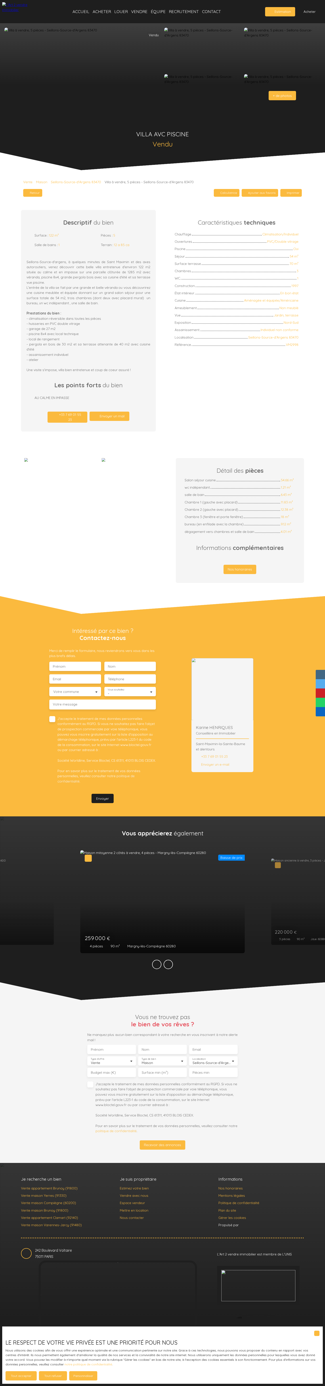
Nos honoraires (230, 1188)
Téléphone (116, 679)
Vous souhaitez (116, 689)
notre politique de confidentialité (88, 1364)
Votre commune (66, 692)
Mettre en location (134, 1210)
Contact (211, 11)
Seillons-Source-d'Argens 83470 (76, 182)
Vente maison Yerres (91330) (44, 1195)
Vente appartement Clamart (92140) (49, 1217)
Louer (121, 11)
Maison (41, 182)
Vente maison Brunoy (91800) (44, 1210)
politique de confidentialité (116, 1131)
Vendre (139, 11)
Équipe (158, 11)
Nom (111, 666)
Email (57, 679)
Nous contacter (132, 1217)
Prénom (59, 666)
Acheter (102, 11)
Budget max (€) (103, 1072)
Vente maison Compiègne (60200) (48, 1203)
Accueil (81, 11)
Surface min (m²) (155, 1072)
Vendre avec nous (134, 1195)
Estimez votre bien (134, 1188)
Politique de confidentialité (238, 1203)
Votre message (65, 704)
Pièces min (201, 1072)
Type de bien (148, 1059)
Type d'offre (97, 1059)
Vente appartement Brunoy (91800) (49, 1188)
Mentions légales (231, 1195)
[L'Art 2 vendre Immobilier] (23, 11)
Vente (27, 182)
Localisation (199, 1059)
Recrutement (184, 11)
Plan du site (227, 1210)
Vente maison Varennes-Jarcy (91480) (51, 1225)
